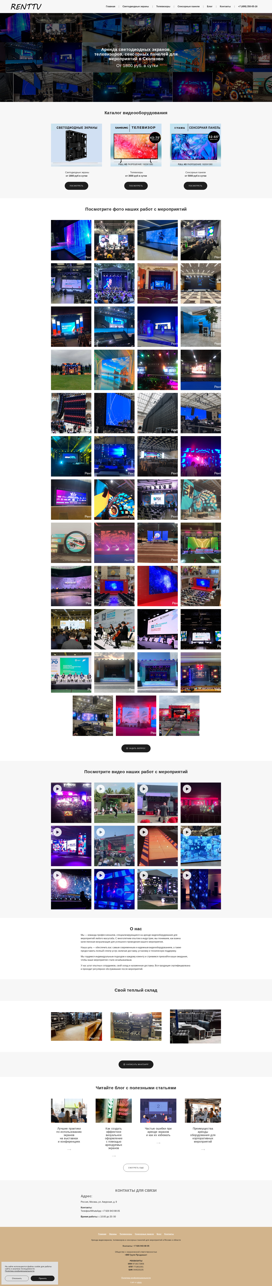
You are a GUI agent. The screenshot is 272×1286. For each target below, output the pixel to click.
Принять (43, 1278)
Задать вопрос (137, 748)
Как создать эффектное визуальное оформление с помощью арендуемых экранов (113, 1138)
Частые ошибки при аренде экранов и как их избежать (158, 1132)
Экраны (113, 1234)
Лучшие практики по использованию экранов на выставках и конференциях (69, 1135)
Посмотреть (76, 186)
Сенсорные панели (189, 6)
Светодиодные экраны (136, 6)
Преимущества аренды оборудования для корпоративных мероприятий (202, 1135)
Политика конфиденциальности (136, 1278)
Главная (110, 6)
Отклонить (17, 1278)
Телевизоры (163, 6)
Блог (209, 6)
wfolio (139, 1282)
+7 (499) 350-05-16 (247, 6)
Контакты (225, 6)
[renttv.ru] (26, 6)
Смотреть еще (136, 1168)
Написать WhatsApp (137, 1064)
